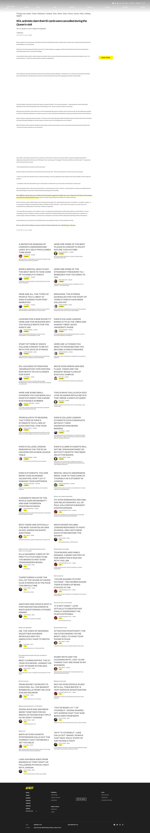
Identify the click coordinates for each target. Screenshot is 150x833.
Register (54, 809)
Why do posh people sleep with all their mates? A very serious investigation (70, 687)
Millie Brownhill (64, 252)
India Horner (62, 457)
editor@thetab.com (73, 824)
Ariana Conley (27, 428)
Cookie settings (106, 800)
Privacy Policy (55, 797)
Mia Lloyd (61, 400)
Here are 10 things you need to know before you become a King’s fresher (69, 347)
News (38, 7)
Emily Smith (26, 535)
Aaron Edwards (63, 304)
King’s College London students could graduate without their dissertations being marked (69, 423)
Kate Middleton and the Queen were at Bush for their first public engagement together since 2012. (43, 195)
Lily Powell (26, 277)
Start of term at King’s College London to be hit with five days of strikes (34, 347)
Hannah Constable (28, 403)
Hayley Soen (62, 538)
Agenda (89, 7)
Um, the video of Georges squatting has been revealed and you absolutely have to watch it (34, 636)
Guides (143, 7)
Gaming (72, 7)
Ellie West (18, 35)
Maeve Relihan (63, 279)
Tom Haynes (25, 35)
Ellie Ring (26, 644)
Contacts (104, 797)
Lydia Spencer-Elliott (65, 510)
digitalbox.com (38, 824)
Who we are (125, 3)
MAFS (68, 538)
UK (25, 510)
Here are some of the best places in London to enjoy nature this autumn (69, 247)
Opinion (125, 7)
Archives (54, 800)
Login (53, 811)
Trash (55, 7)
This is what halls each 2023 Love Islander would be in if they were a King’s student (70, 395)
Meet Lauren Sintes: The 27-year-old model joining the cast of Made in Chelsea (35, 663)
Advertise (138, 3)
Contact (132, 3)
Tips (143, 3)
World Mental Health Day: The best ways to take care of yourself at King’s (35, 272)
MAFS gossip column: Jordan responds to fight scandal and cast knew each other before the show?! (69, 530)
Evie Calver (26, 254)
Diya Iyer (61, 377)
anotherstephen (28, 508)
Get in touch (81, 799)
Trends (107, 7)
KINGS (26, 256)
